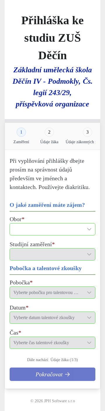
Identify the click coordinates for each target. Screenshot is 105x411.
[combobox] (46, 229)
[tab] (21, 132)
